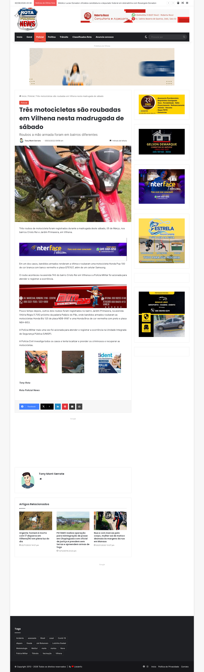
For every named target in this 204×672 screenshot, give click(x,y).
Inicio (19, 37)
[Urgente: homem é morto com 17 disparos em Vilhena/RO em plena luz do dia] (35, 521)
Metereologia (21, 648)
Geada (29, 643)
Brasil (42, 638)
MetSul (34, 648)
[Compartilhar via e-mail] (72, 407)
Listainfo (78, 666)
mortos (53, 648)
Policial (40, 37)
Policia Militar (22, 653)
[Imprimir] (79, 407)
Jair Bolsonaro (42, 643)
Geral (29, 37)
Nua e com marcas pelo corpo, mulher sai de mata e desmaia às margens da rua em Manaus (109, 537)
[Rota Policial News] (26, 19)
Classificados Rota (82, 37)
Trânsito (64, 37)
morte (44, 648)
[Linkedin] (58, 407)
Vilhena (59, 653)
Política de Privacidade (168, 666)
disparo (19, 643)
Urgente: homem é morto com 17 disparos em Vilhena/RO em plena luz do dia (34, 537)
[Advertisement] (73, 442)
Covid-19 (62, 638)
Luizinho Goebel (59, 643)
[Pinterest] (65, 407)
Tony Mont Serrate (33, 141)
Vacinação (47, 653)
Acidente (20, 638)
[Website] (40, 479)
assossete (32, 638)
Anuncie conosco (105, 37)
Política (52, 37)
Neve (62, 648)
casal (51, 638)
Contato (185, 666)
